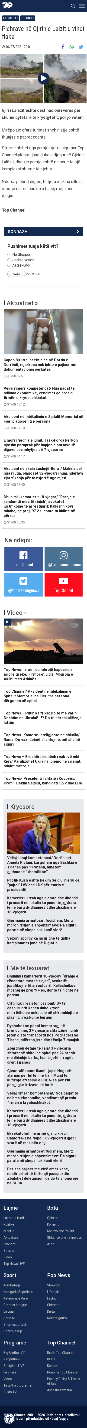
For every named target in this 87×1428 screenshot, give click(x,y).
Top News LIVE (14, 1264)
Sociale (8, 1250)
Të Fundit (27, 18)
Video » (17, 612)
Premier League (15, 1305)
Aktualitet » (22, 303)
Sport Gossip (12, 1331)
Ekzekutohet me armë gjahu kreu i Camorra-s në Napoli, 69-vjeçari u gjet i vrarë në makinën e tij (41, 1138)
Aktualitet (10, 18)
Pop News (58, 1275)
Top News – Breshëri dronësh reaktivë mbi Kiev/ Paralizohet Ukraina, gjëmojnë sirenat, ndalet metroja (42, 761)
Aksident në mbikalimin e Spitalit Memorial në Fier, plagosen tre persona (43, 422)
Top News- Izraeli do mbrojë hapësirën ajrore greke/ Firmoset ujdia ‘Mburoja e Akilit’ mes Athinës (38, 674)
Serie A (8, 1318)
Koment (53, 1224)
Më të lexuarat (29, 968)
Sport (9, 1275)
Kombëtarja (12, 1285)
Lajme (10, 1208)
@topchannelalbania (64, 564)
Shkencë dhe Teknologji (64, 1237)
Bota (52, 1208)
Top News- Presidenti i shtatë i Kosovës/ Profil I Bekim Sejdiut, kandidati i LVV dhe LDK (43, 780)
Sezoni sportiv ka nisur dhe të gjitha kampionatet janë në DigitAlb (38, 940)
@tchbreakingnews (23, 590)
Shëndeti (53, 1305)
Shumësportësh (15, 1324)
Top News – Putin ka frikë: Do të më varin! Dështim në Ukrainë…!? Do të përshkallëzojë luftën (43, 718)
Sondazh (18, 231)
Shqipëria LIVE (13, 1366)
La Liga (8, 1311)
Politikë (8, 1224)
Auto (50, 1244)
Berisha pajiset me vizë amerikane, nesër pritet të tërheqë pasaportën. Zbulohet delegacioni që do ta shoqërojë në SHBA (42, 1176)
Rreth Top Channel (60, 1353)
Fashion (52, 1298)
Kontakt (52, 1366)
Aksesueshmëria (59, 1390)
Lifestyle (53, 1292)
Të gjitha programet (17, 1385)
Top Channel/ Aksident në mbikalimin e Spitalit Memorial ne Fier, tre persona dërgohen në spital (37, 696)
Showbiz (53, 1285)
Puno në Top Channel (62, 1372)
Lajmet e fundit (14, 1218)
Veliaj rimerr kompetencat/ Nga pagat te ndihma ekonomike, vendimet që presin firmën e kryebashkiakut (39, 396)
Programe (14, 1343)
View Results (33, 274)
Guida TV (10, 1392)
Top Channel (23, 564)
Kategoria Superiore (18, 1292)
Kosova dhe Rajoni (60, 1231)
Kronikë (8, 1231)
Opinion (52, 1218)
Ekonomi (9, 1244)
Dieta (51, 1311)
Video (7, 1257)
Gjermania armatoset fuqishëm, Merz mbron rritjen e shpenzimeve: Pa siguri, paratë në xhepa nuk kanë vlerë (42, 925)
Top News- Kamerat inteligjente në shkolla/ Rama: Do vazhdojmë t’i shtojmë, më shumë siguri (42, 740)
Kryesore (22, 806)
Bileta (51, 1359)
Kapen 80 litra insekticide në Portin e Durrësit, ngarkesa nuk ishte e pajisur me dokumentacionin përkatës (40, 368)
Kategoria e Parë (15, 1298)
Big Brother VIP (14, 1353)
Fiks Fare (9, 1372)
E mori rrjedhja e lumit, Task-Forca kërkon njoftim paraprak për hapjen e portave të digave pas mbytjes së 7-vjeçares (41, 448)
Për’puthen (11, 1359)
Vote (16, 274)
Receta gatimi (57, 1318)
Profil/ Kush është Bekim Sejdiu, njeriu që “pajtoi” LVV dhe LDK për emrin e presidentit (43, 885)
